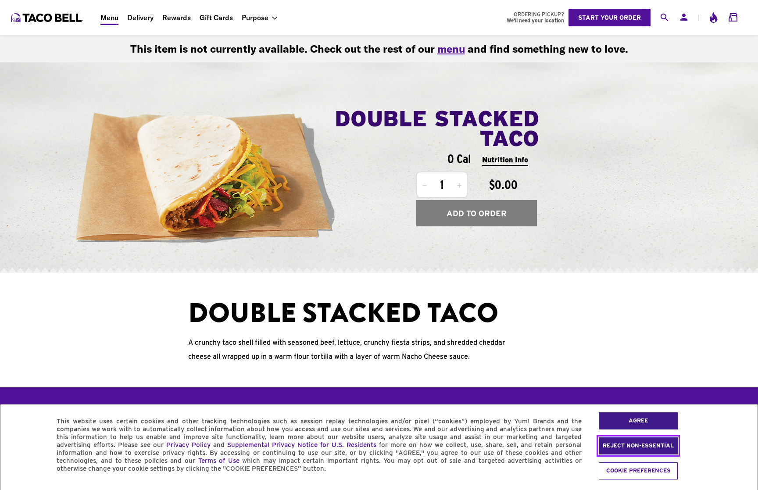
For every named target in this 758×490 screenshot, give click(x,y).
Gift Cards (216, 17)
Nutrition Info (505, 160)
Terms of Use (219, 461)
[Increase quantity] (459, 185)
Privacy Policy (188, 445)
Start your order (609, 17)
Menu (109, 17)
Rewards (176, 17)
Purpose (255, 17)
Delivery (140, 17)
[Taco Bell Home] (48, 17)
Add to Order (477, 213)
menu (451, 48)
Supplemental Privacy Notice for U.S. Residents (301, 445)
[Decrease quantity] (424, 185)
